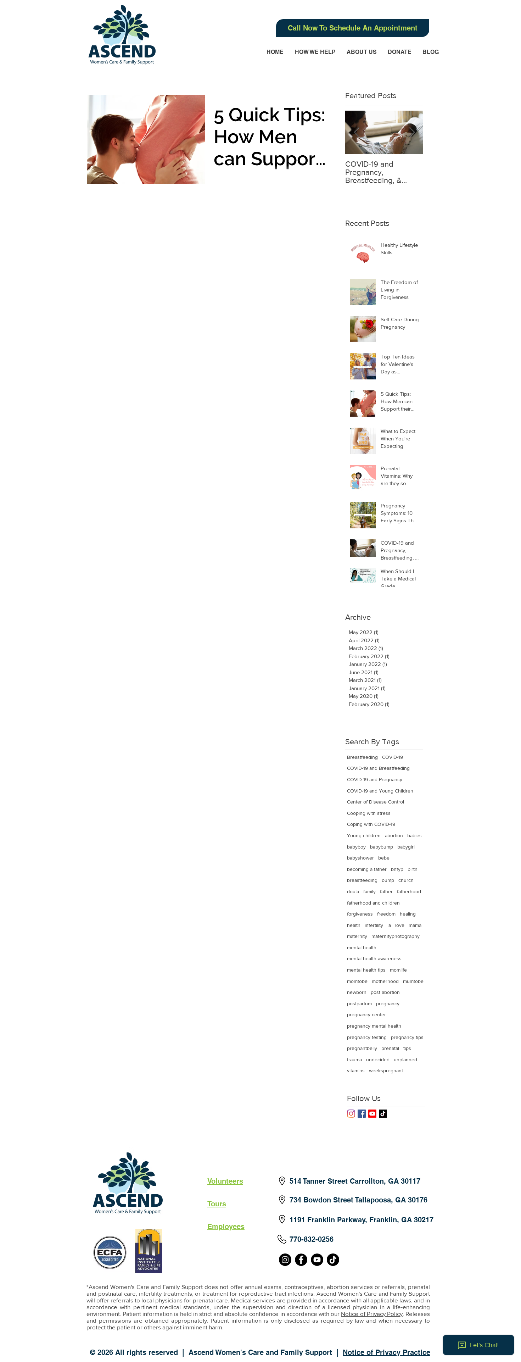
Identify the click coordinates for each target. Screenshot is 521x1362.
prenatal (390, 1048)
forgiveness (360, 914)
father (386, 891)
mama (415, 925)
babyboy (356, 847)
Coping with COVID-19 (371, 824)
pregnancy (387, 1003)
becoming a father (367, 869)
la (389, 925)
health (353, 925)
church (406, 880)
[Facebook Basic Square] (362, 1114)
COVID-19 (392, 757)
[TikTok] (383, 1114)
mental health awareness (374, 958)
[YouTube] (317, 1259)
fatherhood (409, 891)
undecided (378, 1059)
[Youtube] (372, 1114)
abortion (394, 835)
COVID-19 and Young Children (380, 791)
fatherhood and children (373, 903)
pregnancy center (366, 1014)
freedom (386, 914)
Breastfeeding (362, 757)
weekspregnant (386, 1070)
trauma (354, 1059)
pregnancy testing (367, 1037)
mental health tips (366, 970)
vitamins (356, 1070)
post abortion (385, 992)
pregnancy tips (407, 1037)
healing (408, 914)
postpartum (359, 1003)
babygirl (406, 847)
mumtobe (413, 981)
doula (353, 891)
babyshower (360, 858)
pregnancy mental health (374, 1026)
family (369, 891)
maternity (357, 936)
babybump (381, 847)
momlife (398, 970)
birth (413, 869)
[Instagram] (351, 1114)
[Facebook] (301, 1259)
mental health (361, 947)
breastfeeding (362, 880)
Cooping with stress (369, 813)
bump (388, 880)
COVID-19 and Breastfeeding (378, 768)
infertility (374, 925)
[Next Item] (412, 132)
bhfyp (397, 869)
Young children (364, 835)
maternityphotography (395, 936)
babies (414, 835)
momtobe (357, 981)
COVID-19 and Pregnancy (374, 779)
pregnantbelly (362, 1048)
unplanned (405, 1059)
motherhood (385, 981)
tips (407, 1048)
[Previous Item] (356, 132)
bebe (384, 858)
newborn (356, 992)
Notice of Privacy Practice (386, 1352)
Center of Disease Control (375, 802)
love (399, 925)
